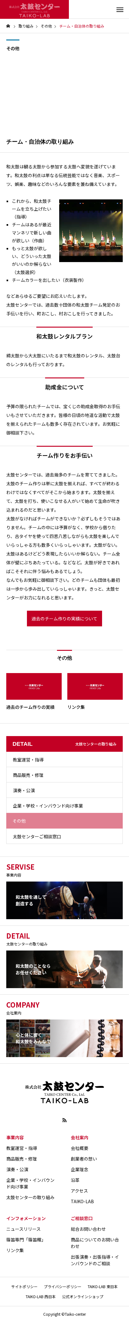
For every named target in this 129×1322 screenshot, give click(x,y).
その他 (12, 48)
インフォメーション (26, 1218)
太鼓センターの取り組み (30, 1197)
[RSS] (64, 1120)
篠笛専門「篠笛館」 (26, 1239)
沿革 (75, 1180)
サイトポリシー (24, 1286)
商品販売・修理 (28, 775)
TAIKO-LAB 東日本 (103, 1286)
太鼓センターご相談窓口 (37, 836)
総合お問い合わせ (88, 1229)
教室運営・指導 (28, 759)
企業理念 (79, 1169)
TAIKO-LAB (82, 1201)
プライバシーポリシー (62, 1286)
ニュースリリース (23, 1229)
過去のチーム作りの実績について (64, 618)
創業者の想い (84, 1159)
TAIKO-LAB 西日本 (41, 1296)
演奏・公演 (24, 790)
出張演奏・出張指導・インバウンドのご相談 (95, 1260)
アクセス (79, 1191)
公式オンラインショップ (82, 1296)
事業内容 (15, 1137)
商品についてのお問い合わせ (95, 1242)
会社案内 (79, 1137)
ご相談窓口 (82, 1218)
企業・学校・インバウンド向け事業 (48, 806)
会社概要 (79, 1148)
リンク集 (15, 1250)
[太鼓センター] (34, 9)
